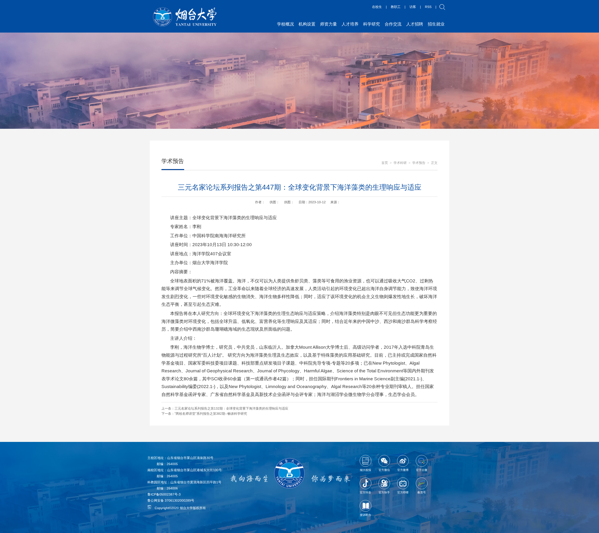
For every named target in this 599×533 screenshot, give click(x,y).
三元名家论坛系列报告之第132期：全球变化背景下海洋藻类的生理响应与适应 (231, 408)
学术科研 (400, 163)
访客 (412, 7)
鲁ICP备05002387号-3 (164, 494)
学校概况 (285, 24)
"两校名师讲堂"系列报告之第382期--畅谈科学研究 (211, 413)
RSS (428, 7)
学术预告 (418, 163)
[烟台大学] (185, 17)
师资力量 (328, 24)
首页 (384, 163)
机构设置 (307, 24)
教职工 (396, 7)
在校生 (377, 7)
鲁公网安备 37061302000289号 (170, 500)
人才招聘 (414, 24)
